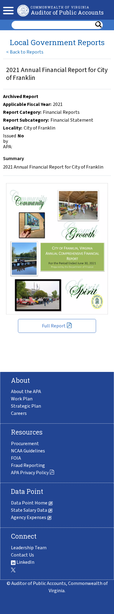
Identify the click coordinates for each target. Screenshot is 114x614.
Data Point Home (29, 503)
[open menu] (7, 10)
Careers (19, 413)
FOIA (16, 458)
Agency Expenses (29, 517)
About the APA (26, 391)
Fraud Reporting (28, 465)
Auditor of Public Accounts (67, 12)
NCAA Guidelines (28, 451)
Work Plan (22, 399)
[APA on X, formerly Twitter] (13, 569)
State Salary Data (29, 510)
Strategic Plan (26, 406)
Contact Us (22, 555)
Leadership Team (29, 547)
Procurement (25, 443)
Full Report (54, 326)
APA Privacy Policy (30, 472)
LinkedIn (25, 562)
